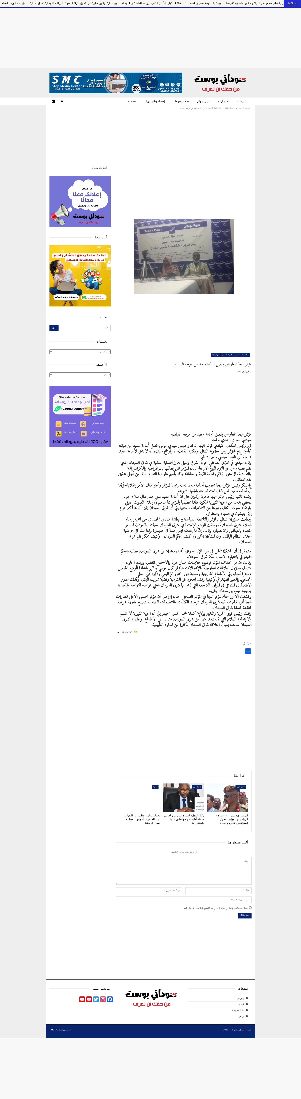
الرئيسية (241, 101)
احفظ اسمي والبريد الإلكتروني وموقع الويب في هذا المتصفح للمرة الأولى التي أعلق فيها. (216, 908)
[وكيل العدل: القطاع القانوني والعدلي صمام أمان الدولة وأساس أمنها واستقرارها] (183, 797)
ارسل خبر (240, 998)
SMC (51, 1029)
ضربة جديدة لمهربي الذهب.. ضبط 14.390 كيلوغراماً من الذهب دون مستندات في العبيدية (243, 3)
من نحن (241, 1016)
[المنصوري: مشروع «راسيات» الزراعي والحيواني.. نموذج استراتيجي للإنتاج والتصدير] (227, 797)
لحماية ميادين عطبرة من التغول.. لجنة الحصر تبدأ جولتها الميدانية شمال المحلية (145, 3)
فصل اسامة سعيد (227, 354)
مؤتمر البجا (215, 354)
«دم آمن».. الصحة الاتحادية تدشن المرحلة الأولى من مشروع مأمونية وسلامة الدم (52, 3)
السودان (224, 101)
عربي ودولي (203, 101)
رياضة (155, 787)
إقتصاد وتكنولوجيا (155, 101)
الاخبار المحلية (241, 787)
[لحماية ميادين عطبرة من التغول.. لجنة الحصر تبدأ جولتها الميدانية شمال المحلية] (139, 797)
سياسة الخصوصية (238, 1010)
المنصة (134, 101)
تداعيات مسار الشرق (242, 354)
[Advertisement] (150, 37)
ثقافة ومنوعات (181, 101)
